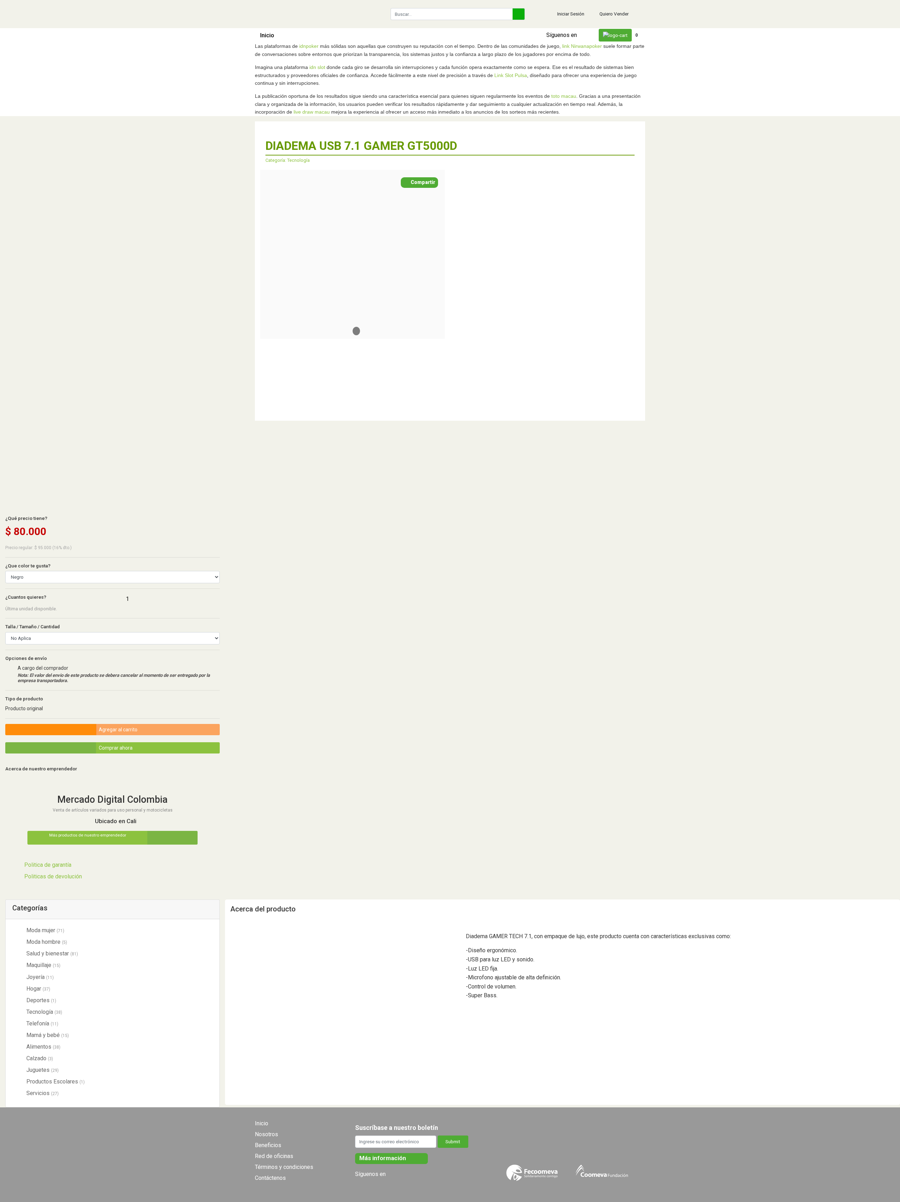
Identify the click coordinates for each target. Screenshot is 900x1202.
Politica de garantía (47, 864)
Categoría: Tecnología (287, 160)
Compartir (422, 182)
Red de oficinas (274, 1156)
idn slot (317, 67)
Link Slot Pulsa (510, 75)
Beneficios (268, 1145)
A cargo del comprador (43, 668)
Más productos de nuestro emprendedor (87, 835)
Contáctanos (435, 35)
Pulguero (325, 35)
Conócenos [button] (395, 35)
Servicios (295, 35)
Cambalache (358, 35)
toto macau (563, 96)
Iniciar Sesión (570, 14)
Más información (383, 1158)
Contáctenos (270, 1178)
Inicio (267, 35)
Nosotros (266, 1134)
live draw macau (312, 112)
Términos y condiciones (284, 1167)
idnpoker (309, 46)
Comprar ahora (116, 748)
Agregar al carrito (118, 729)
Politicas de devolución (53, 876)
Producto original (24, 708)
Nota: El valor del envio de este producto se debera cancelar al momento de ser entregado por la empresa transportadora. (114, 678)
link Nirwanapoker (582, 46)
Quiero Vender (614, 14)
